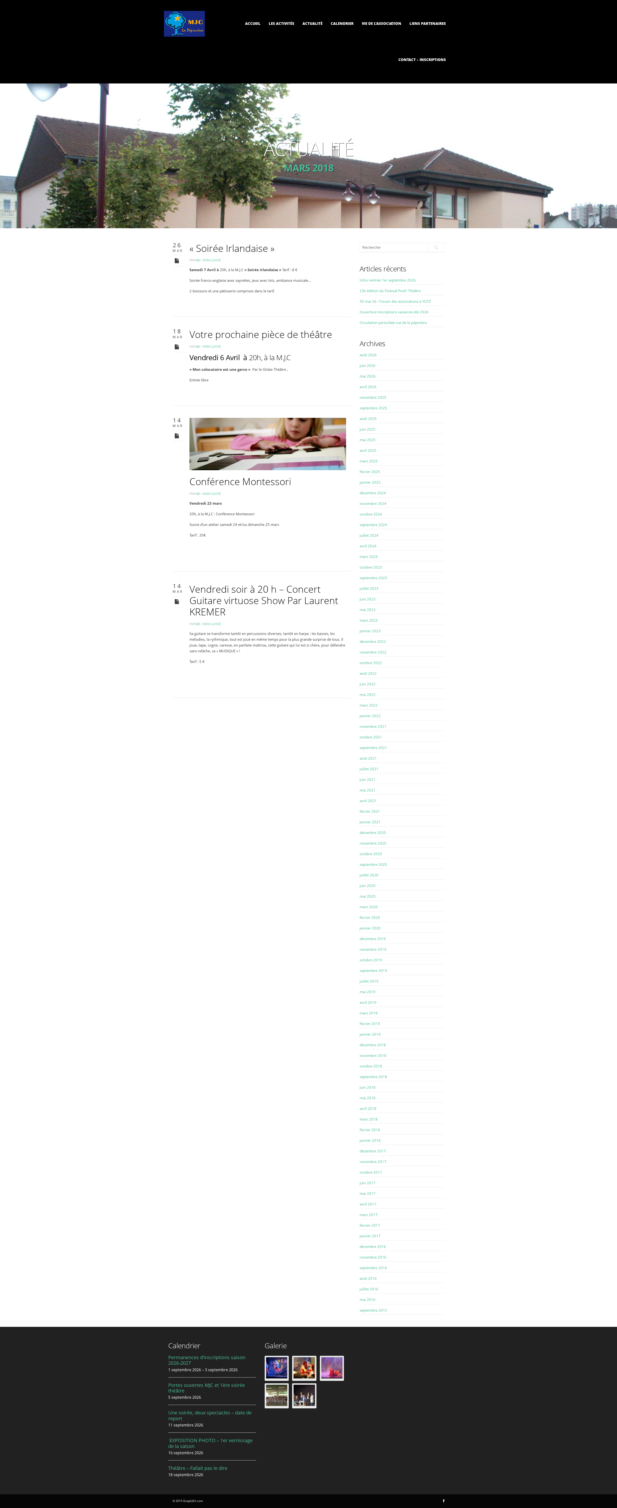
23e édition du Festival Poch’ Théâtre (390, 290)
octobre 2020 (371, 853)
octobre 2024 (371, 514)
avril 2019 (368, 1002)
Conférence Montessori (240, 481)
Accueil (253, 23)
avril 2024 (368, 546)
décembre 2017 (373, 1151)
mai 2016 (368, 1299)
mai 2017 (368, 1193)
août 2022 (368, 673)
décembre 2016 (373, 1246)
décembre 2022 (373, 641)
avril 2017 (368, 1204)
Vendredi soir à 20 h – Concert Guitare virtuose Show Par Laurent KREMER (263, 600)
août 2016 (368, 1278)
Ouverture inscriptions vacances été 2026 (394, 312)
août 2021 (368, 758)
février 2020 (370, 917)
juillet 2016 (369, 1289)
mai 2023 (368, 609)
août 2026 (368, 354)
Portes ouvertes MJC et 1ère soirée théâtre (206, 1388)
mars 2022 (369, 705)
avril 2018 (368, 1108)
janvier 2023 (370, 630)
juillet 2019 (369, 981)
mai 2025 (368, 439)
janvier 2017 (370, 1235)
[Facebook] (443, 1501)
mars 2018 (369, 1119)
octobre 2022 (371, 662)
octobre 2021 (371, 737)
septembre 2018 (373, 1076)
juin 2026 (368, 365)
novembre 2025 (373, 397)
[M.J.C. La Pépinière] (184, 35)
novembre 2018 (373, 1055)
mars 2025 (369, 461)
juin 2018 (368, 1087)
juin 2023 (368, 599)
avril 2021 (368, 800)
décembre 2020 (373, 832)
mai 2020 (368, 896)
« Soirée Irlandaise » (232, 248)
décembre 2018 (373, 1044)
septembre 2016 (373, 1267)
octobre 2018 (371, 1066)
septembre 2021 (373, 747)
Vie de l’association (381, 23)
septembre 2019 (373, 970)
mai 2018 (368, 1097)
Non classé (212, 260)
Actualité (312, 23)
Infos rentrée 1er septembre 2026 (388, 280)
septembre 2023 (373, 577)
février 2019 (370, 1023)
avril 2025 (368, 450)
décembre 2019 (373, 938)
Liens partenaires (427, 23)
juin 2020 (368, 885)
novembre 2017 (373, 1161)
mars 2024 (369, 556)
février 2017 (370, 1225)
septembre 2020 (373, 864)
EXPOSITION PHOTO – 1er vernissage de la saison (210, 1443)
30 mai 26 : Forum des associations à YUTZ (395, 301)
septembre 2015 (373, 1310)
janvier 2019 (370, 1034)
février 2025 (370, 471)
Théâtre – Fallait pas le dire (197, 1468)
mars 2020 (369, 906)
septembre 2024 (373, 524)
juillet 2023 (369, 588)
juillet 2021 (369, 768)
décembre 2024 (373, 492)
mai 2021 (368, 790)
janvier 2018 (370, 1140)
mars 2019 (369, 1013)
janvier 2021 (370, 821)
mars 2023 (369, 620)
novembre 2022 (373, 652)
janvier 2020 (370, 928)
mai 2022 (368, 694)
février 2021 (370, 811)
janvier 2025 (370, 482)
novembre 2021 (373, 726)
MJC (198, 260)
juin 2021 (368, 779)
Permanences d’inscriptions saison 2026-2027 (206, 1360)
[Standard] (177, 260)
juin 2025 (368, 429)
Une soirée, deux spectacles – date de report (210, 1415)
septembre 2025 (373, 408)
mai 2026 (368, 376)
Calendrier (342, 23)
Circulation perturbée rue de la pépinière (393, 322)
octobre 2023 (371, 567)
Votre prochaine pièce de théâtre (260, 334)
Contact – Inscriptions (422, 59)
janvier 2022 (370, 715)
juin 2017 (368, 1182)
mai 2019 (368, 991)
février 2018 (370, 1129)
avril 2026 (368, 386)
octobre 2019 (371, 959)
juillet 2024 (369, 535)
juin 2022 (368, 684)
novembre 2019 (373, 949)
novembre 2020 (373, 843)
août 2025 (368, 418)
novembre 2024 (373, 503)
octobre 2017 (371, 1172)
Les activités (281, 23)
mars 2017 (369, 1214)
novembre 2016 (373, 1257)
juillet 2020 (369, 875)
